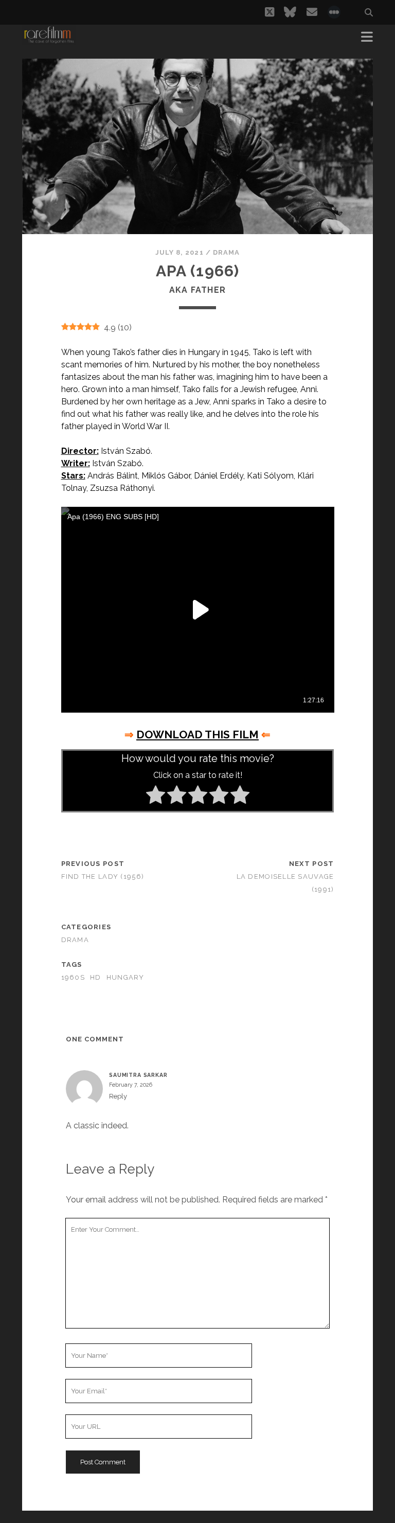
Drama (226, 252)
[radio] (155, 796)
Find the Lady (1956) (103, 876)
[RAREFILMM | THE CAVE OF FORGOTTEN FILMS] (49, 40)
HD (95, 977)
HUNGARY (125, 977)
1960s (73, 977)
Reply (118, 1096)
